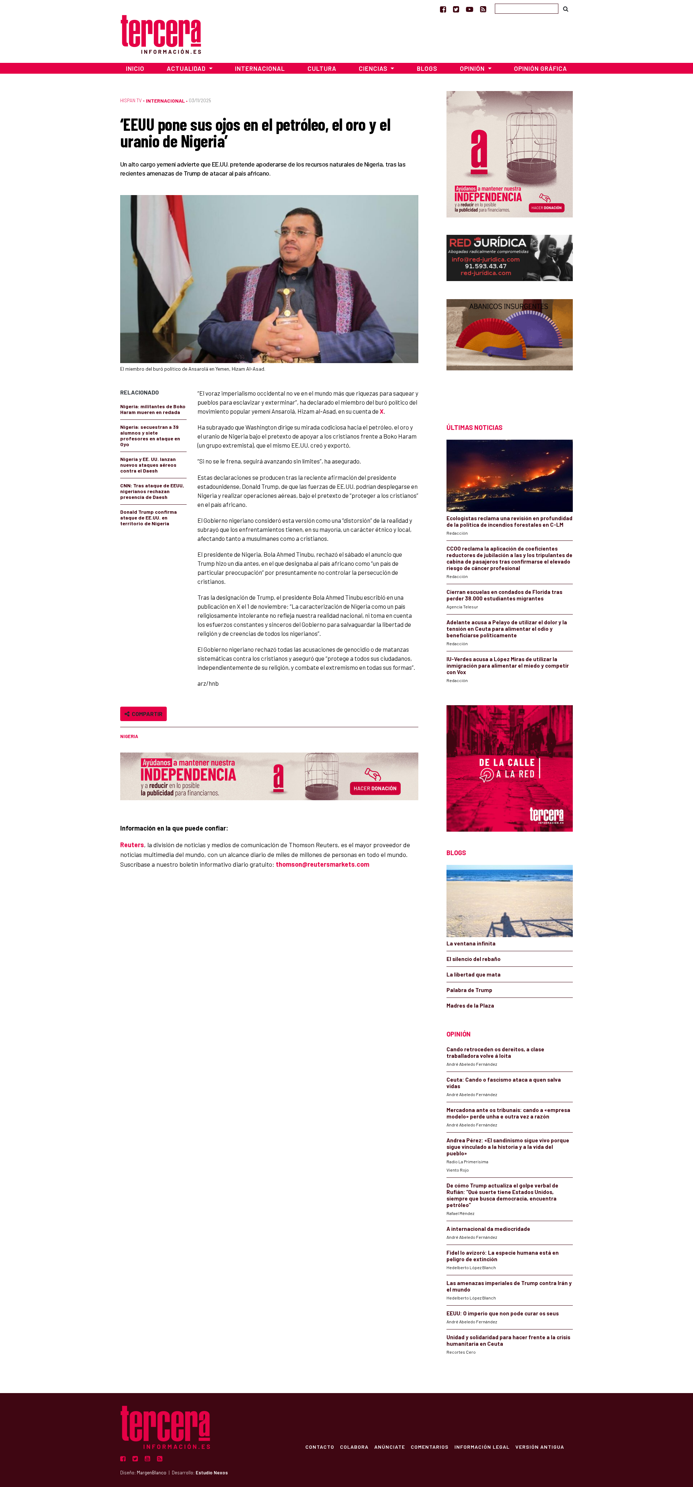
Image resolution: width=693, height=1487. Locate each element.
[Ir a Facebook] (443, 9)
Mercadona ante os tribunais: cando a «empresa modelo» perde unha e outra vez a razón (508, 1113)
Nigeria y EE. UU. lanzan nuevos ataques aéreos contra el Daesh (148, 465)
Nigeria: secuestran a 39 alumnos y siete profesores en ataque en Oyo (150, 435)
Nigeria (129, 736)
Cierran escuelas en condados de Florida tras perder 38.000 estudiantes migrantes (504, 595)
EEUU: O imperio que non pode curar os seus (502, 1313)
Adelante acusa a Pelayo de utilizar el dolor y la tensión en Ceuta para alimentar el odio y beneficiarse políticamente (506, 628)
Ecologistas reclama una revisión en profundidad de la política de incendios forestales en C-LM (509, 521)
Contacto (319, 1446)
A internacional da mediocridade (488, 1228)
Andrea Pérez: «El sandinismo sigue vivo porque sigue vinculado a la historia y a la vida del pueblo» (507, 1146)
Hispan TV (131, 100)
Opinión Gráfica (540, 68)
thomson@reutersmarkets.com (322, 864)
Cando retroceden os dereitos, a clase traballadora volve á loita (495, 1052)
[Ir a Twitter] (456, 9)
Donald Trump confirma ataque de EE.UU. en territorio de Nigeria (148, 517)
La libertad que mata (473, 974)
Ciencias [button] (374, 68)
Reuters (132, 845)
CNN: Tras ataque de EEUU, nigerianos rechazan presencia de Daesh (152, 491)
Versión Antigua (539, 1446)
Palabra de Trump (469, 990)
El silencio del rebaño (473, 959)
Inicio (135, 68)
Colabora (354, 1446)
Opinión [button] (473, 68)
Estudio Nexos (212, 1472)
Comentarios (430, 1446)
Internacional (260, 68)
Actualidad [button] (187, 68)
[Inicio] (160, 33)
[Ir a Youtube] (469, 9)
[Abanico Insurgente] (509, 348)
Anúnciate (389, 1446)
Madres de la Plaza (470, 1005)
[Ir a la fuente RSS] (483, 9)
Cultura (322, 68)
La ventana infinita (471, 943)
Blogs (427, 68)
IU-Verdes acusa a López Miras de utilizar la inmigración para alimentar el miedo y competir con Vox (507, 665)
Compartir (146, 713)
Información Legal (482, 1446)
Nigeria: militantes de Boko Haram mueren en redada (153, 409)
